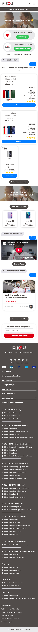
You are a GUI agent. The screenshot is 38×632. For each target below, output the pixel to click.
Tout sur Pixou (7, 398)
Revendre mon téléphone (11, 376)
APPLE (7, 76)
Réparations (6, 372)
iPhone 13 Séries (11, 79)
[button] (34, 4)
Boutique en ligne (8, 384)
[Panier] (29, 4)
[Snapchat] (19, 360)
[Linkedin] (27, 360)
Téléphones (9, 81)
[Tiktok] (23, 360)
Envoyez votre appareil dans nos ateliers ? (19, 54)
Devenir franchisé (8, 394)
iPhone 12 (15, 113)
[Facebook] (11, 360)
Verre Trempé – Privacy (9, 165)
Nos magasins (7, 380)
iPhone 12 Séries (11, 115)
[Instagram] (15, 360)
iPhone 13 (15, 76)
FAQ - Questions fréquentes (12, 402)
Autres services (7, 389)
